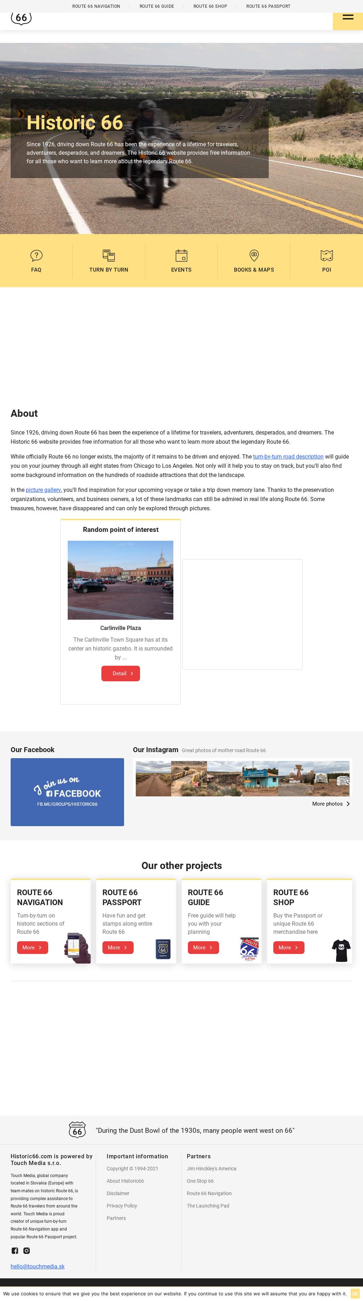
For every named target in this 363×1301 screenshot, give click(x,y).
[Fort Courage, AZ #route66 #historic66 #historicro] (296, 778)
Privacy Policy (122, 1206)
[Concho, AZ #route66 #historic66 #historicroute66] (331, 778)
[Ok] (354, 1293)
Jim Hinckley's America (211, 1168)
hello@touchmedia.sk (38, 1266)
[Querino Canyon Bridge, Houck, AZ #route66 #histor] (224, 778)
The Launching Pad (208, 1206)
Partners (116, 1218)
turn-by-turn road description (288, 457)
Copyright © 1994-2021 (132, 1168)
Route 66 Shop (211, 6)
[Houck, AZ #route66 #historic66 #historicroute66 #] (260, 778)
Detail (120, 673)
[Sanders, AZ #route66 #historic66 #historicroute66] (153, 778)
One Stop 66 (200, 1181)
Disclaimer (118, 1193)
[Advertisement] (181, 347)
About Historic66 (125, 1181)
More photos (327, 804)
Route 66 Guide (157, 6)
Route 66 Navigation (209, 1193)
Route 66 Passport (268, 6)
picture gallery (43, 490)
